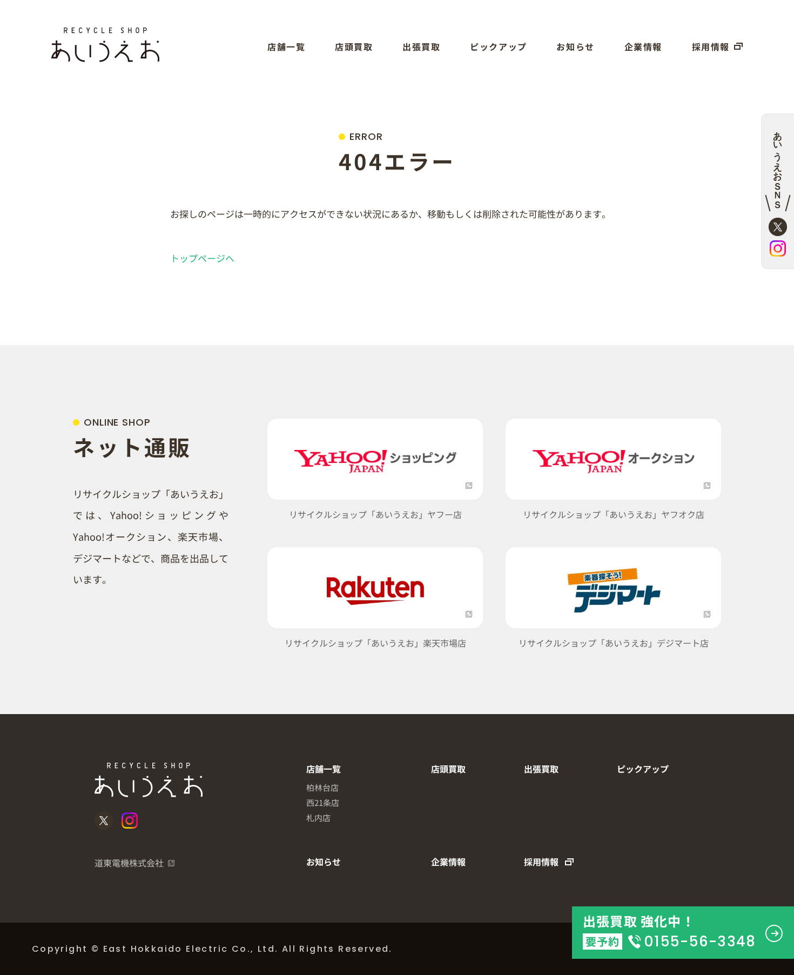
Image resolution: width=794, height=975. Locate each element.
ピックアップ (498, 47)
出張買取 (421, 47)
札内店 (318, 817)
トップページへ (202, 258)
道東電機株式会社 (129, 863)
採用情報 (711, 47)
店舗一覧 (286, 47)
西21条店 (322, 802)
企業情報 (643, 47)
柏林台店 (322, 787)
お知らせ (575, 47)
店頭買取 (354, 47)
